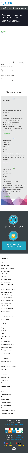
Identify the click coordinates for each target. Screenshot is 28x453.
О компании (4, 358)
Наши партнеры (5, 363)
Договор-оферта (6, 361)
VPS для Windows (6, 271)
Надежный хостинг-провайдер (15, 424)
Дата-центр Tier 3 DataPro (8, 366)
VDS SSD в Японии (6, 314)
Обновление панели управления (7, 172)
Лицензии (4, 369)
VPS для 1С (4, 276)
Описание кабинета (6, 405)
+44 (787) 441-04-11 (14, 227)
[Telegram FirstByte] (6, 425)
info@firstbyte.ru (17, 435)
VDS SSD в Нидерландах (8, 289)
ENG (26, 3)
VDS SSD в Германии (6, 292)
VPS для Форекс (5, 282)
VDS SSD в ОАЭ (5, 311)
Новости (9, 8)
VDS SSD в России (6, 319)
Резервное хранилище (7, 344)
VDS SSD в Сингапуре (7, 308)
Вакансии (3, 372)
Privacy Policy (5, 377)
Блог (2, 397)
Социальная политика (7, 407)
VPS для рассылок (6, 279)
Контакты (4, 374)
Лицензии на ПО (5, 336)
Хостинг (3, 330)
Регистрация (24, 8)
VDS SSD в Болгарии (7, 303)
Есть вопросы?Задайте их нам (14, 245)
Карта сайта (4, 380)
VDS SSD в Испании (6, 297)
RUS (24, 3)
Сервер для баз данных (7, 349)
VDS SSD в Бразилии (7, 316)
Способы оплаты (6, 402)
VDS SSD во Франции (7, 300)
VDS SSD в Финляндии (7, 295)
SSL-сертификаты (6, 341)
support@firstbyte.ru (17, 437)
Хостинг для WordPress (7, 268)
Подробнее (6, 133)
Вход (16, 8)
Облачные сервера (6, 347)
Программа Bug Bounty (7, 413)
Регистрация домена (7, 339)
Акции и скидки (5, 399)
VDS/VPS (3, 263)
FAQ (2, 391)
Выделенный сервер (7, 328)
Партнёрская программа (8, 410)
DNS (2, 333)
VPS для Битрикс (6, 274)
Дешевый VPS (5, 265)
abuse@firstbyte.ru (16, 439)
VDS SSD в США (5, 305)
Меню (4, 8)
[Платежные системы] (14, 430)
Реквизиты (4, 383)
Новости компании (6, 394)
